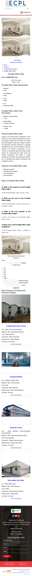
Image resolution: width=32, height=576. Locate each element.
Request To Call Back (16, 62)
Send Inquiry (17, 60)
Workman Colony (16, 428)
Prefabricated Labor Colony (16, 326)
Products (6, 67)
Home (5, 65)
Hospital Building (16, 377)
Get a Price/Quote (16, 80)
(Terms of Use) (27, 570)
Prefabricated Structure (10, 69)
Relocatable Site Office (16, 480)
